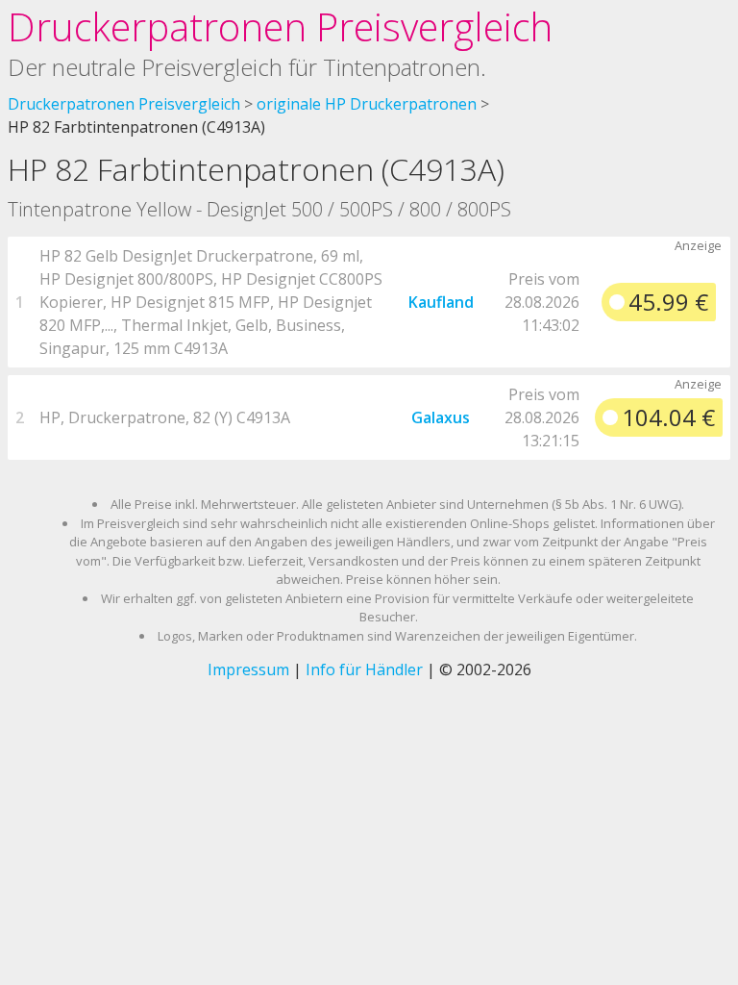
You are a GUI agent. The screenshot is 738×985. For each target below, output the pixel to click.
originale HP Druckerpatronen (367, 103)
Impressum (248, 669)
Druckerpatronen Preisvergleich (280, 26)
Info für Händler (364, 669)
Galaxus (440, 417)
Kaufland (441, 302)
